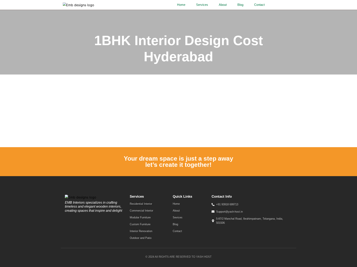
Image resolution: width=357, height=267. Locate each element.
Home (181, 4)
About (223, 4)
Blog (240, 4)
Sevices (177, 217)
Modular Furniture (140, 217)
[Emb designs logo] (78, 4)
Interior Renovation (141, 231)
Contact (259, 4)
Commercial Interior (141, 210)
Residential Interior (141, 203)
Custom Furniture (140, 224)
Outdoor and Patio (140, 237)
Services (202, 4)
